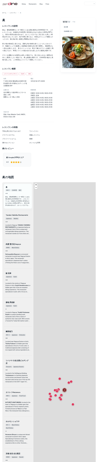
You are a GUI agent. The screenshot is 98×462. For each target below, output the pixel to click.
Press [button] (47, 4)
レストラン (13, 12)
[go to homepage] (9, 5)
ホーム (4, 12)
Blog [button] (41, 4)
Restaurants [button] (32, 4)
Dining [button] (24, 4)
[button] (90, 3)
